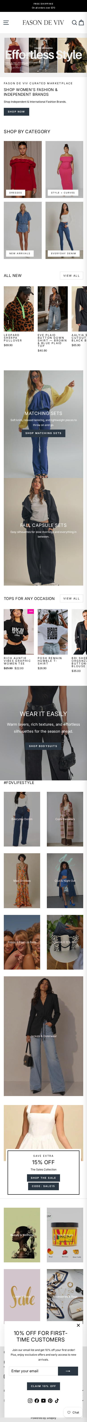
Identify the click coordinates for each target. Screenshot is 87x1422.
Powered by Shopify (43, 1418)
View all (71, 275)
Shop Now (16, 111)
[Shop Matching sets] (43, 424)
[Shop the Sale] (43, 1151)
